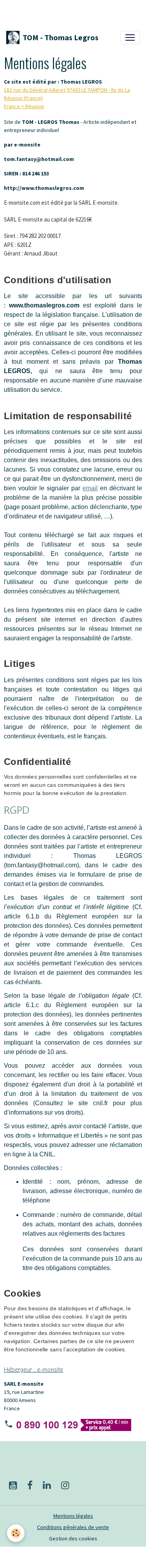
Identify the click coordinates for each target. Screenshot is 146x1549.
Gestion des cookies (73, 1538)
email (90, 488)
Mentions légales (73, 1515)
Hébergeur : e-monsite (33, 1369)
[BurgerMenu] (130, 37)
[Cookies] (16, 1533)
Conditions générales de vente (73, 1527)
